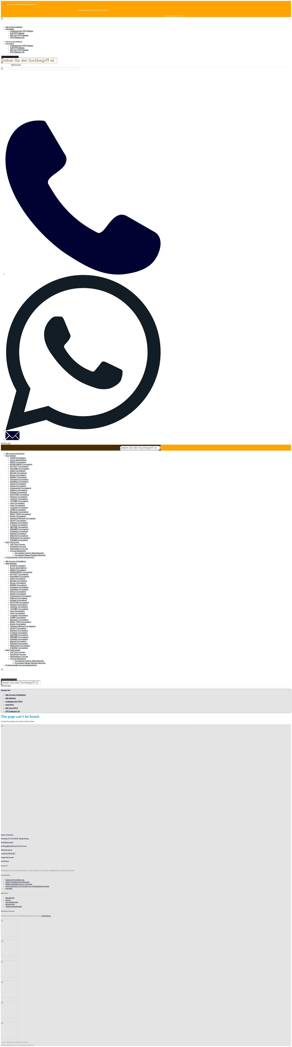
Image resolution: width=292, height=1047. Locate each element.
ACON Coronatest (18, 458)
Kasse (8, 900)
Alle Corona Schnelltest (13, 27)
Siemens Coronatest (19, 523)
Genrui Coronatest (18, 484)
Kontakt (8, 888)
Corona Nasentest (18, 551)
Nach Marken (10, 456)
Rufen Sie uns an (6, 850)
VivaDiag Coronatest (19, 531)
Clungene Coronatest (19, 479)
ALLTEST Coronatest (19, 466)
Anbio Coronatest (17, 471)
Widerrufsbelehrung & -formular (18, 884)
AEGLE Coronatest (18, 462)
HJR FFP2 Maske (17, 33)
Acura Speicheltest (18, 460)
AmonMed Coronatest (19, 469)
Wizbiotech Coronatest (20, 538)
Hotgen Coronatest (18, 492)
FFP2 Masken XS (17, 38)
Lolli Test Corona (17, 544)
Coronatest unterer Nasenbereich (29, 553)
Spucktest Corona (18, 547)
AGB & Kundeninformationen (17, 882)
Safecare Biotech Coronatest (23, 518)
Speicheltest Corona (19, 549)
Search (16, 57)
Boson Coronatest (18, 475)
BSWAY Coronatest (18, 477)
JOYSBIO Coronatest (19, 501)
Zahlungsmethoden (13, 906)
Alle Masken (9, 29)
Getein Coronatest (18, 486)
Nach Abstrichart (12, 542)
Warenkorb (9, 898)
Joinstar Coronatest (19, 499)
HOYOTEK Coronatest (19, 495)
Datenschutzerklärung (14, 880)
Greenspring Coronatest (20, 488)
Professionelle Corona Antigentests (19, 557)
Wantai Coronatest (18, 534)
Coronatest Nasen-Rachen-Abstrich (30, 555)
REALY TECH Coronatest (20, 514)
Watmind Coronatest (19, 536)
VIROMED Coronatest (19, 529)
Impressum (10, 904)
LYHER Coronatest (18, 510)
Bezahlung (46, 916)
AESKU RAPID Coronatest (21, 464)
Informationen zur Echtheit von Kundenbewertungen (27, 886)
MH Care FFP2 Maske (19, 35)
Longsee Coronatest (19, 508)
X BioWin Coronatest (19, 540)
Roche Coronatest (18, 516)
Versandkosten (11, 902)
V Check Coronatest (18, 525)
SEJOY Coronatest (18, 521)
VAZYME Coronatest (19, 527)
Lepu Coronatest (17, 503)
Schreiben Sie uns (7, 842)
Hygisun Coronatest (18, 497)
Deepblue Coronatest (19, 482)
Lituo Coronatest (17, 505)
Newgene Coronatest (19, 512)
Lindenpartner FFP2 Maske (21, 31)
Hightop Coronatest (18, 490)
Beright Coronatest (18, 473)
